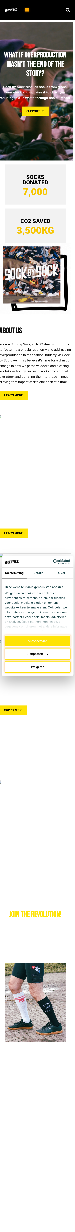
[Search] (68, 10)
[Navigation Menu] (27, 10)
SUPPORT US (35, 111)
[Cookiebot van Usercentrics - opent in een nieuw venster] (53, 561)
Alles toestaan (37, 640)
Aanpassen (35, 653)
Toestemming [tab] (14, 572)
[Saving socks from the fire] (12, 10)
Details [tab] (38, 572)
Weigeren (37, 666)
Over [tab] (61, 572)
